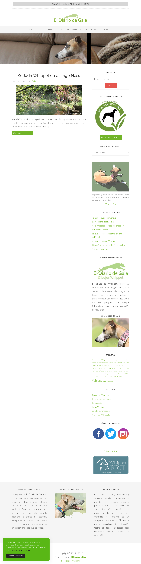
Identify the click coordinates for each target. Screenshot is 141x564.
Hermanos (109, 371)
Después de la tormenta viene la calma (108, 245)
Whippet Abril (111, 204)
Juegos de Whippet (103, 374)
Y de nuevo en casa (100, 249)
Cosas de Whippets (100, 395)
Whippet (98, 380)
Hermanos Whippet (117, 371)
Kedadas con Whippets (116, 373)
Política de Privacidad (70, 560)
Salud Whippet (98, 407)
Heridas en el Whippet (99, 371)
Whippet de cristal (100, 229)
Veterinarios (126, 376)
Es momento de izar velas (103, 221)
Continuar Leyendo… (22, 133)
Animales (109, 360)
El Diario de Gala (70, 18)
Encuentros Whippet (112, 368)
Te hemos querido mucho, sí (104, 217)
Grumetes (126, 368)
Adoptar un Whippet (99, 360)
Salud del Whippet (116, 376)
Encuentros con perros (103, 365)
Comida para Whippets (115, 362)
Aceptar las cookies (15, 556)
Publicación (97, 403)
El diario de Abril (111, 451)
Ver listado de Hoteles (110, 137)
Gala (121, 368)
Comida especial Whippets (100, 362)
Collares (127, 360)
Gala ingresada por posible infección (108, 225)
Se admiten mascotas (101, 411)
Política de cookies (21, 550)
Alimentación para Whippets (104, 241)
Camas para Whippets (118, 360)
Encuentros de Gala (97, 368)
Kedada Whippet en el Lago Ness (49, 75)
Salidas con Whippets (104, 376)
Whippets (108, 381)
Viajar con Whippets (101, 415)
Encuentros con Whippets (119, 365)
